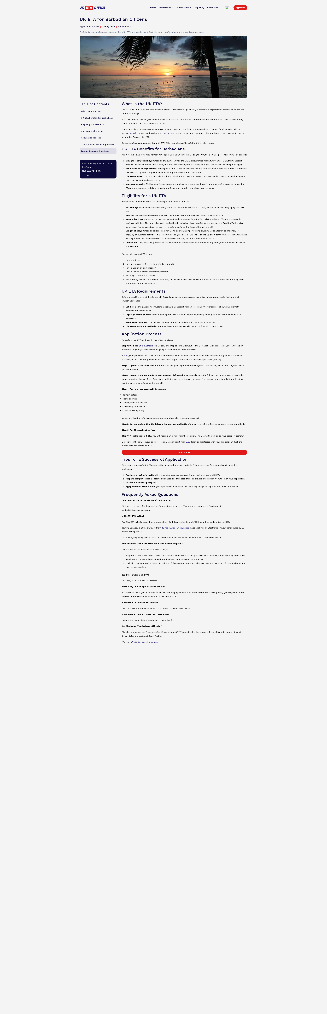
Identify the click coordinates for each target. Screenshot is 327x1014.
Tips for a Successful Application (97, 144)
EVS (126, 355)
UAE (169, 133)
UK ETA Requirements (92, 131)
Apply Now (240, 8)
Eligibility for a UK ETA (92, 124)
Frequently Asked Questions (95, 151)
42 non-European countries (175, 528)
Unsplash (153, 642)
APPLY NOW (86, 175)
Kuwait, (133, 133)
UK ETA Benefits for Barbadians (97, 118)
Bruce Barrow (138, 642)
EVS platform (146, 346)
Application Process (91, 138)
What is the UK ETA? (91, 111)
